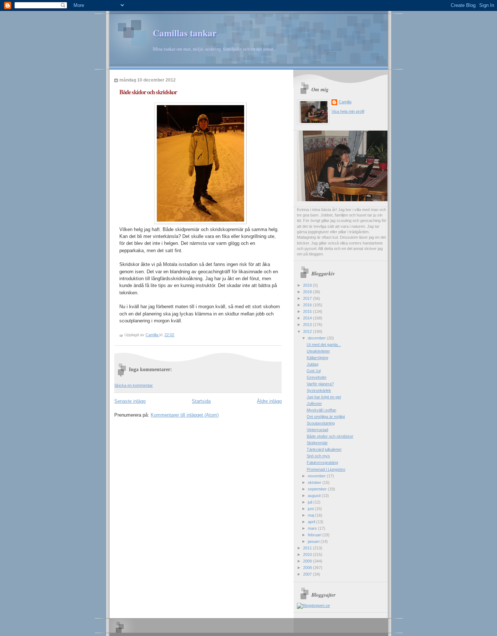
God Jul (314, 371)
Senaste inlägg (130, 401)
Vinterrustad (317, 430)
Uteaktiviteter (318, 351)
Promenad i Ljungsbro (326, 469)
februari (315, 535)
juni (311, 508)
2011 (308, 548)
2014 (308, 318)
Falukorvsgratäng (322, 462)
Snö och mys (318, 456)
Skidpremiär (317, 443)
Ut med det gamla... (324, 344)
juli (310, 502)
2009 (308, 561)
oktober (315, 482)
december (317, 338)
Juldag (312, 364)
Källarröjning (317, 357)
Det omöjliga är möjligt (326, 416)
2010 (308, 554)
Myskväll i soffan (321, 410)
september (318, 489)
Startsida (201, 401)
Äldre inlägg (269, 401)
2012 (308, 331)
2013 (308, 324)
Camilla (345, 102)
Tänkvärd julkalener (324, 449)
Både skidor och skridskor (330, 436)
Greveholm (316, 377)
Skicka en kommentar (133, 385)
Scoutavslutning (321, 423)
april (312, 522)
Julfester (314, 403)
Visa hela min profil (347, 111)
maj (311, 515)
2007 (308, 574)
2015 (308, 311)
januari (314, 541)
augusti (315, 495)
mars (313, 528)
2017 (308, 298)
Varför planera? (320, 384)
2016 (308, 305)
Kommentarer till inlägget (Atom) (185, 415)
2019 (308, 285)
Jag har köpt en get (324, 397)
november (317, 476)
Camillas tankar (184, 33)
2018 (308, 292)
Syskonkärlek (319, 390)
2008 (308, 567)
